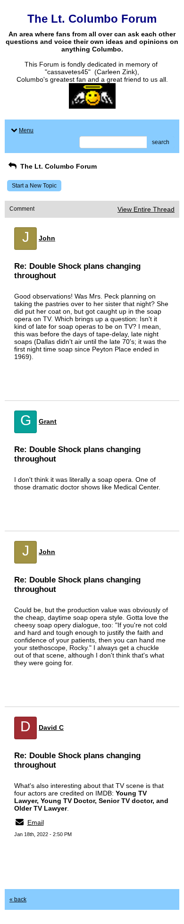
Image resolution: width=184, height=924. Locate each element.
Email (35, 822)
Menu (26, 130)
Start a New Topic (34, 185)
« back (17, 899)
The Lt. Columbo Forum (57, 166)
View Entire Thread (146, 209)
